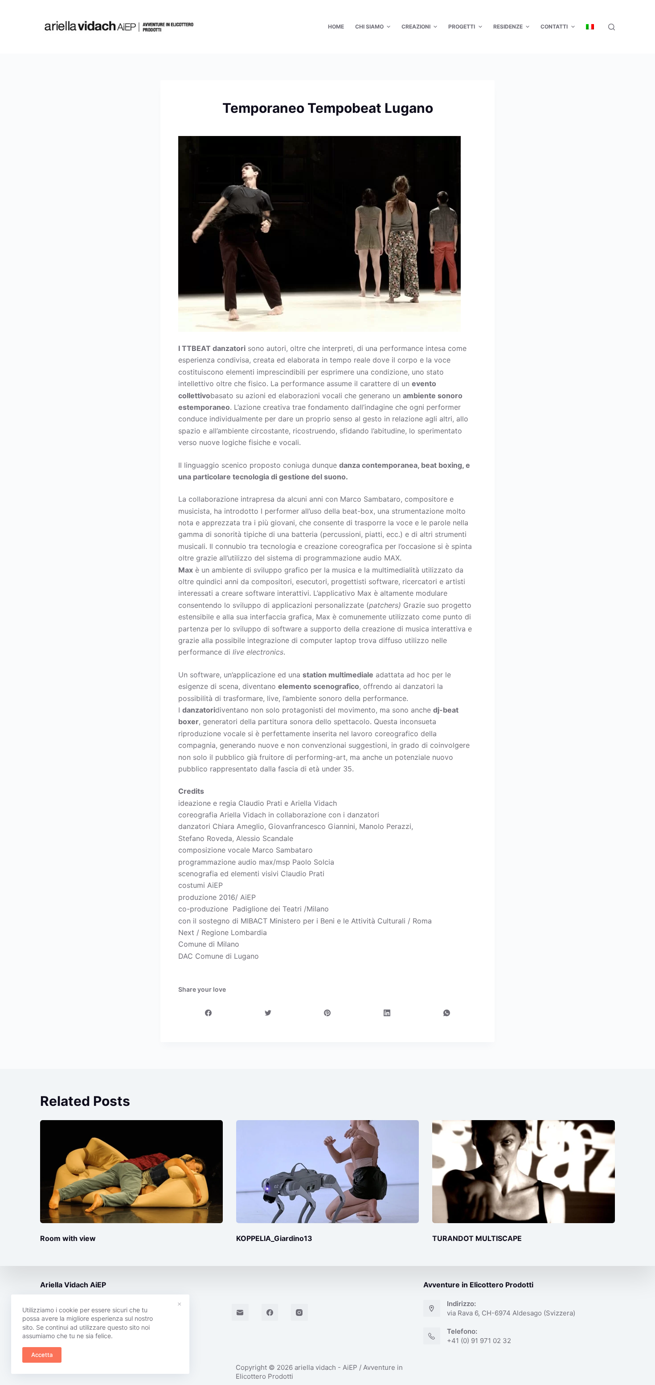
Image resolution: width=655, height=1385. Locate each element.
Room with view (68, 1238)
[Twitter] (268, 1013)
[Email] (240, 1312)
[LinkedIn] (387, 1013)
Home (336, 26)
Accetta (42, 1354)
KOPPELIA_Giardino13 (274, 1238)
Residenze (508, 26)
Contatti (554, 26)
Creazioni (415, 26)
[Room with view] (131, 1171)
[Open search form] (611, 27)
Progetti (461, 26)
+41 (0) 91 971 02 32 (479, 1340)
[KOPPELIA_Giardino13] (327, 1171)
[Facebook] (209, 1013)
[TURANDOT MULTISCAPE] (523, 1171)
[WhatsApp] (447, 1013)
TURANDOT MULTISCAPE (477, 1238)
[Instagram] (299, 1312)
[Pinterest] (328, 1013)
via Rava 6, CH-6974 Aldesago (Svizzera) (511, 1313)
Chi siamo (369, 26)
